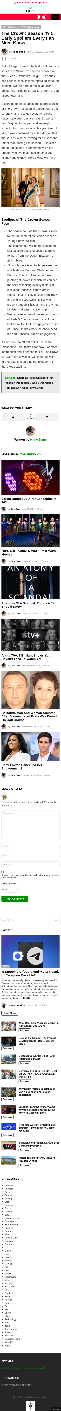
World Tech (10, 1342)
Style (7, 1316)
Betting (8, 1198)
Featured (9, 1231)
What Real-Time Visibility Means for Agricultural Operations (39, 1024)
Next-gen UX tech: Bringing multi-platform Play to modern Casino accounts (38, 1127)
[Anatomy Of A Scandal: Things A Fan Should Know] (30, 582)
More (26, 997)
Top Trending (30, 454)
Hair (7, 1254)
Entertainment (12, 1224)
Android (9, 1185)
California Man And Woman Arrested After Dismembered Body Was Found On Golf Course (29, 716)
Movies (8, 1280)
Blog (6, 966)
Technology (10, 1319)
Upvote (13, 417)
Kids (7, 1267)
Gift (6, 1247)
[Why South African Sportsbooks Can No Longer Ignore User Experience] (8, 1092)
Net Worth (10, 1286)
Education (10, 1221)
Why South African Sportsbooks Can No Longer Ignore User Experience (37, 1091)
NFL (7, 1290)
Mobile (8, 1273)
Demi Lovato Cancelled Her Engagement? (21, 766)
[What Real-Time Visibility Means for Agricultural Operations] (8, 1026)
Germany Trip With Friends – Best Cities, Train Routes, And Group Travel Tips (38, 1074)
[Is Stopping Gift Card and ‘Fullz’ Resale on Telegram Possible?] (30, 951)
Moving (8, 1283)
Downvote (47, 417)
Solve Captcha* (9, 883)
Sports (8, 1312)
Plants (8, 1296)
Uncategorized (12, 1339)
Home (8, 1260)
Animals (9, 1188)
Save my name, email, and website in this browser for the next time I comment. (30, 876)
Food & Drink (11, 1237)
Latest (30, 11)
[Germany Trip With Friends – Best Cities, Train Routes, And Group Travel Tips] (8, 1074)
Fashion (9, 1228)
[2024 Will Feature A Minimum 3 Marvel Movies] (30, 530)
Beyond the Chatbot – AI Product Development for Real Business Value (37, 1041)
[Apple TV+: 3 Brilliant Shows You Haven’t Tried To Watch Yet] (30, 635)
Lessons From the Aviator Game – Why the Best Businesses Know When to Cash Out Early (38, 1109)
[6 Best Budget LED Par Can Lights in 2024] (30, 477)
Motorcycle (10, 1277)
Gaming (9, 1241)
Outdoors (9, 1293)
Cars (7, 1208)
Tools (7, 1325)
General (9, 1244)
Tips (7, 1322)
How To (8, 1263)
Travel (8, 1332)
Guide (8, 1250)
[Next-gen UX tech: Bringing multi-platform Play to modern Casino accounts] (8, 1126)
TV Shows (10, 1335)
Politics (8, 1299)
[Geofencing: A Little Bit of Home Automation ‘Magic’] (8, 1059)
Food (7, 1234)
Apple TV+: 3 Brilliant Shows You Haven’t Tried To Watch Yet (25, 657)
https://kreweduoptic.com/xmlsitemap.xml (22, 1368)
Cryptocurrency (12, 1218)
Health (8, 1257)
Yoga (7, 1345)
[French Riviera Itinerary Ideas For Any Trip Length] (8, 1160)
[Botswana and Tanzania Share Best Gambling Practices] (8, 1145)
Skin (7, 1309)
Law (7, 1270)
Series (8, 1303)
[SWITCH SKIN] (39, 17)
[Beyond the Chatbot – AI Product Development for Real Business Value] (8, 1041)
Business (9, 1205)
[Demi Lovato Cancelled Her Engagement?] (30, 746)
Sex (7, 1306)
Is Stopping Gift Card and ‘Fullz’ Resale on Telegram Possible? (30, 973)
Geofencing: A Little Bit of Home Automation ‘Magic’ (37, 1057)
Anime (8, 1192)
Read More (10, 1013)
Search (56, 920)
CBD (7, 1214)
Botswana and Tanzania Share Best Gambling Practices (39, 1144)
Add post (55, 17)
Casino (8, 1211)
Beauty (8, 1195)
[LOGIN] (44, 17)
